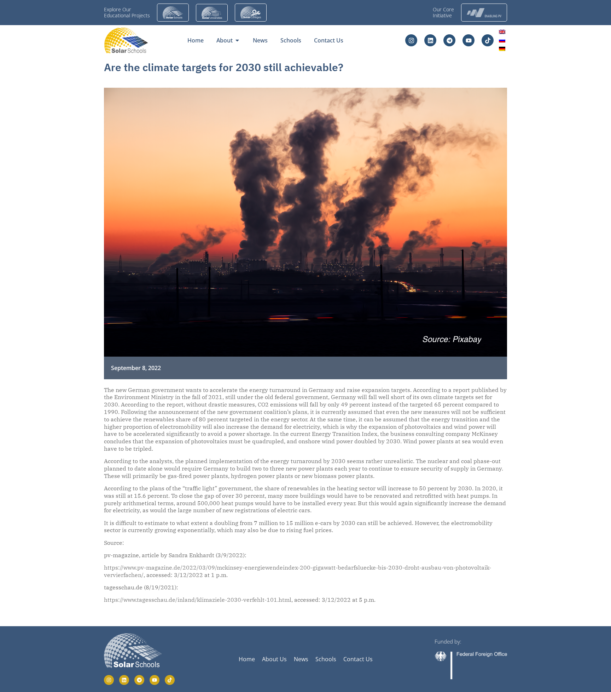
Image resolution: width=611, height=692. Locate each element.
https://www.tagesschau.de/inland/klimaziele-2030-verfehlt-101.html (197, 599)
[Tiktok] (488, 40)
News (301, 659)
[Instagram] (411, 40)
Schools (325, 659)
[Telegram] (449, 40)
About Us (274, 659)
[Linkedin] (430, 40)
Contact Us (358, 659)
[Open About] (237, 40)
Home (247, 659)
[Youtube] (468, 40)
